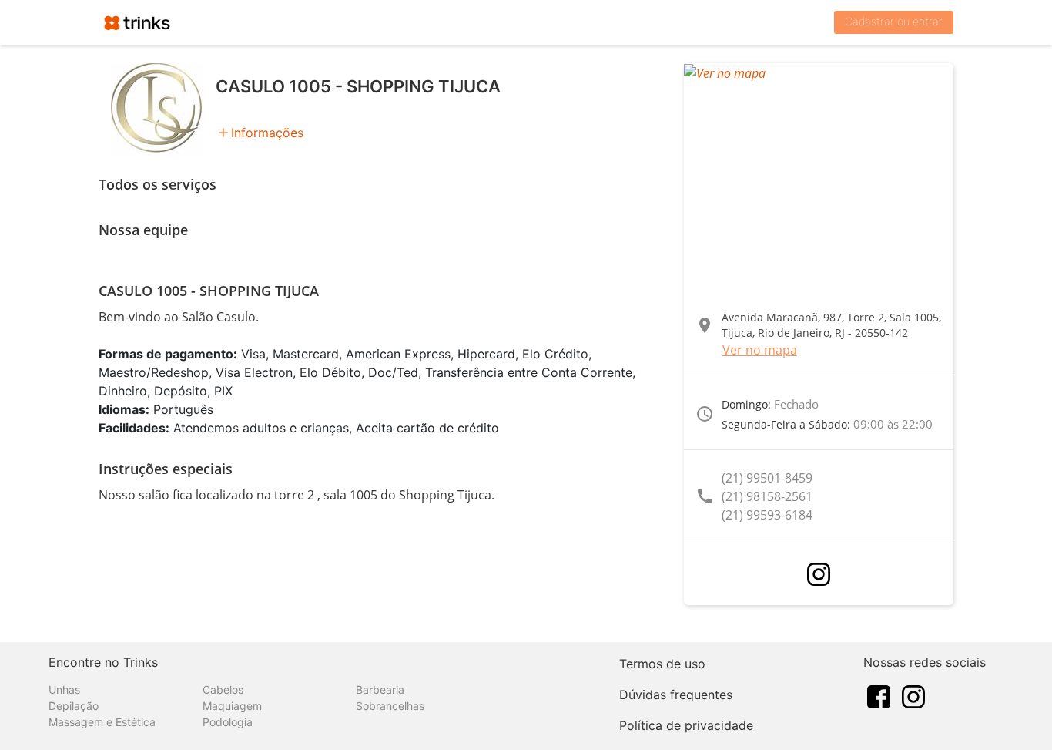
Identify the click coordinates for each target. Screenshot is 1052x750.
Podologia (228, 721)
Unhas (64, 689)
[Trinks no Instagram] (913, 695)
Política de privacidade (686, 725)
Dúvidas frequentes (675, 694)
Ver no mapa (759, 349)
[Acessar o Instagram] (818, 574)
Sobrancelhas (390, 705)
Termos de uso (662, 663)
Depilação (74, 705)
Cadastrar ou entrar (894, 21)
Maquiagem (232, 705)
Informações (267, 132)
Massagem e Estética (102, 721)
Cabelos (223, 689)
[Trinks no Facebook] (878, 695)
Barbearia (380, 689)
